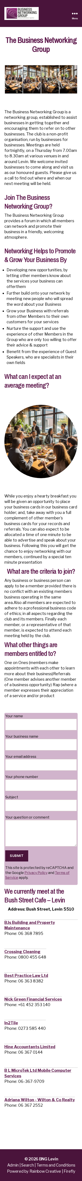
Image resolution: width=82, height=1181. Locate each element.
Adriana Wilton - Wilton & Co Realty (39, 1100)
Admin (13, 1165)
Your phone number (21, 777)
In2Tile (11, 1023)
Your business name (21, 736)
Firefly (69, 1171)
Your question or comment (27, 817)
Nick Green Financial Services (33, 999)
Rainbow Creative (46, 1171)
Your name (14, 716)
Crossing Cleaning (22, 951)
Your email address (20, 757)
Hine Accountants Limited (29, 1046)
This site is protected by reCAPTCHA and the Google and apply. (39, 873)
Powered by (17, 1171)
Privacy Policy (35, 873)
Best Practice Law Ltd (26, 975)
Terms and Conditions (56, 1165)
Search (27, 1165)
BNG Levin (48, 1159)
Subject (11, 797)
